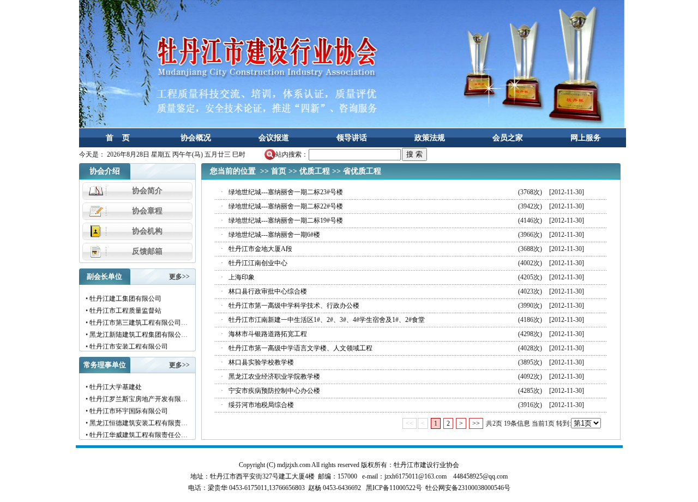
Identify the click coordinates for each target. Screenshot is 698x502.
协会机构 (147, 231)
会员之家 (507, 138)
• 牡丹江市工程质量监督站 (123, 308)
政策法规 (429, 138)
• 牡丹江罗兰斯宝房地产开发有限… (136, 396)
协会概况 (195, 138)
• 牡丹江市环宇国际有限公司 (126, 408)
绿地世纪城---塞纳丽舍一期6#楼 (274, 234)
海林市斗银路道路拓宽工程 (267, 334)
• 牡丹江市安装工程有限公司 (126, 344)
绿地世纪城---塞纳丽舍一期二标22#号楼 (285, 206)
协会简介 (147, 191)
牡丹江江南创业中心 (257, 263)
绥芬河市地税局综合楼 (261, 405)
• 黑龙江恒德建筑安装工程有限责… (136, 420)
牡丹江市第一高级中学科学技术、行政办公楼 (293, 305)
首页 (278, 171)
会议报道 (273, 138)
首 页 (118, 138)
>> (476, 423)
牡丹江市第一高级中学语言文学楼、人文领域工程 (300, 348)
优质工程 (314, 171)
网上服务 (585, 138)
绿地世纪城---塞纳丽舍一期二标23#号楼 (285, 192)
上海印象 (241, 277)
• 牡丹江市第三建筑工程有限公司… (136, 320)
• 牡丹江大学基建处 (113, 384)
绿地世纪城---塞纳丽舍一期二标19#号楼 (285, 220)
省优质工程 (362, 171)
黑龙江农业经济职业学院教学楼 (274, 376)
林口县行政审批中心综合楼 (267, 291)
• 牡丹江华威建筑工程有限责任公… (136, 432)
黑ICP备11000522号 (394, 488)
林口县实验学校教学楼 (261, 362)
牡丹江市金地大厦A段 (260, 249)
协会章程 (147, 211)
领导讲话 (351, 138)
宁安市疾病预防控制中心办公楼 (274, 391)
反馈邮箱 (147, 251)
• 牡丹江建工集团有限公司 (123, 296)
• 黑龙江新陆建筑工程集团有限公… (136, 332)
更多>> (179, 276)
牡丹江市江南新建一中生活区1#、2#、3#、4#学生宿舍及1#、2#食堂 (326, 320)
